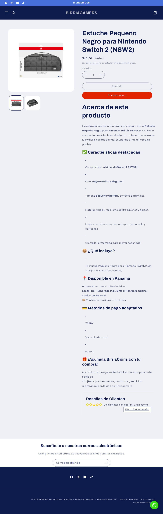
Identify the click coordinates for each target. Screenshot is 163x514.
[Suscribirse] (106, 463)
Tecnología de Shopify (62, 499)
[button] (6, 12)
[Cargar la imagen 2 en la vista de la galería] (32, 103)
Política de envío (148, 499)
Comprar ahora (117, 95)
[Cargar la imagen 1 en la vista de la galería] (16, 103)
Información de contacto (144, 503)
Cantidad (86, 68)
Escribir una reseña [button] (137, 409)
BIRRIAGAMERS (45, 499)
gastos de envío (94, 63)
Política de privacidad (107, 499)
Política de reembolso (84, 499)
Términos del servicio (129, 499)
